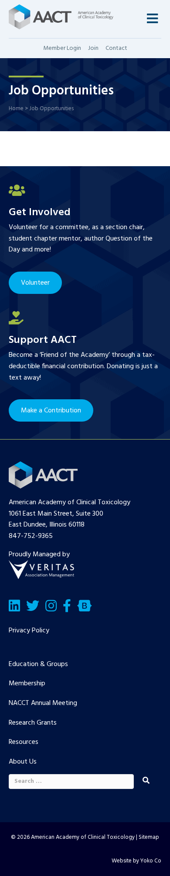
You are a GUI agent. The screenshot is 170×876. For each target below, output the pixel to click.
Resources (23, 742)
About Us (23, 762)
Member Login (62, 48)
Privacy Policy (29, 630)
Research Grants (33, 723)
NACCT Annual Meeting (43, 703)
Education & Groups (38, 664)
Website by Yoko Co (136, 861)
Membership (27, 683)
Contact (116, 48)
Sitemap (149, 837)
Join (93, 48)
